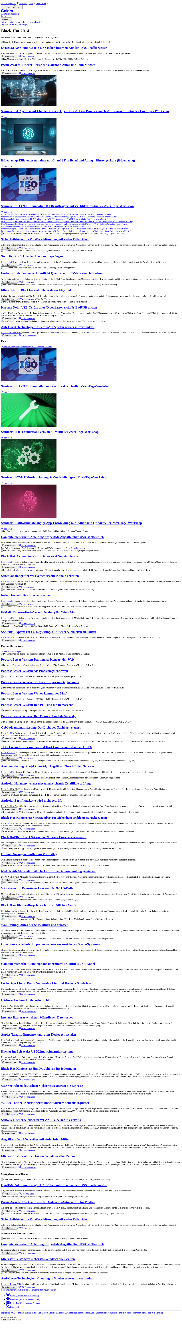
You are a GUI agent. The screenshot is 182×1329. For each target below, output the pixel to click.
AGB (24, 1313)
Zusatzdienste (72, 1313)
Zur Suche (41, 3)
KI (20, 24)
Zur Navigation (26, 3)
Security (15, 24)
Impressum (6, 1313)
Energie (24, 24)
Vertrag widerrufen (144, 1313)
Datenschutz (43, 1313)
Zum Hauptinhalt (8, 3)
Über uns (5, 1290)
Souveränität (6, 24)
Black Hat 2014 (8, 562)
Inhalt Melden (84, 1313)
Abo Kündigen (107, 1313)
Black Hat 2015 (8, 262)
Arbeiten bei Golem (37, 1290)
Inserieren (13, 1290)
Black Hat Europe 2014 (11, 332)
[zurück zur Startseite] (7, 11)
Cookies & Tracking (57, 1313)
